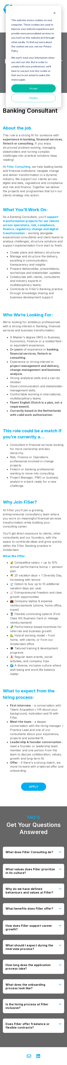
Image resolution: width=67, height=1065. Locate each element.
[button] (33, 852)
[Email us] (29, 1056)
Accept (33, 88)
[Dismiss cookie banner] (54, 13)
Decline (33, 97)
